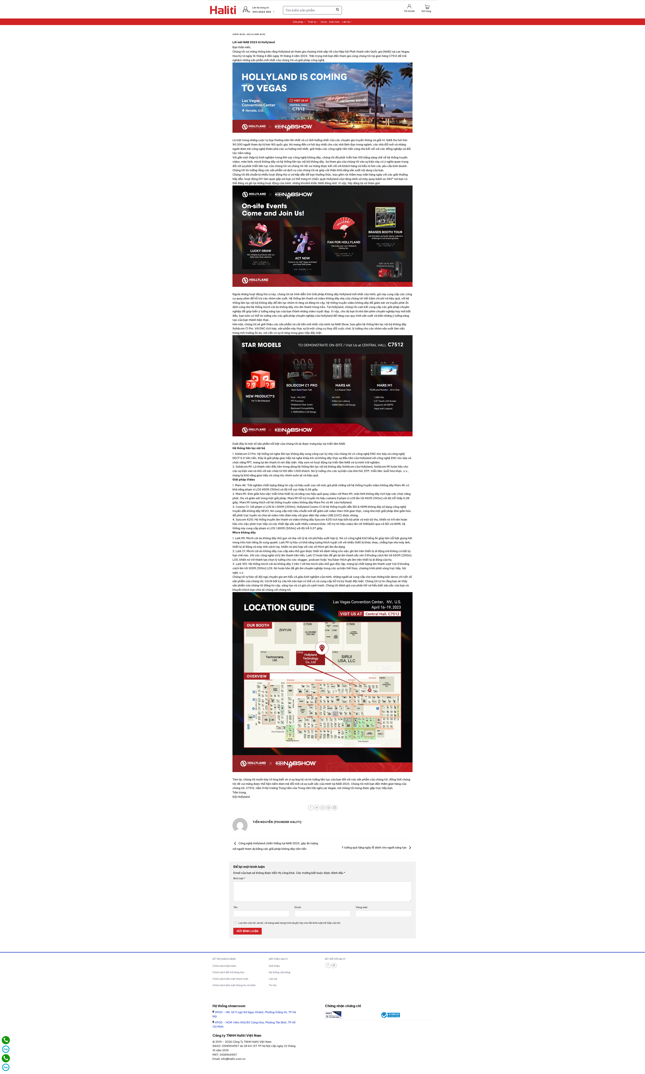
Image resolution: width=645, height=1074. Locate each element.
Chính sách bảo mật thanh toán (230, 978)
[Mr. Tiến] (6, 1058)
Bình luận (239, 878)
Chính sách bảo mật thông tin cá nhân (234, 985)
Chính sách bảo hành (224, 965)
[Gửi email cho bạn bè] (323, 807)
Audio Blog (238, 34)
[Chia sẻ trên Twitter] (316, 807)
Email (297, 907)
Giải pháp (298, 21)
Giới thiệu (274, 965)
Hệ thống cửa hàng (279, 972)
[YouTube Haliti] (334, 965)
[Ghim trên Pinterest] (328, 807)
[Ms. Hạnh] (6, 1040)
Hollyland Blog (256, 34)
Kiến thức (334, 21)
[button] (426, 9)
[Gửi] (337, 9)
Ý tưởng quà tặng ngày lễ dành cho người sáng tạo (374, 847)
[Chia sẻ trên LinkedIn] (334, 807)
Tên (235, 907)
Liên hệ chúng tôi (260, 7)
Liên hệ (346, 21)
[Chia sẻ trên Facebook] (310, 807)
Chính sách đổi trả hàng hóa (228, 972)
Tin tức (273, 985)
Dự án (324, 21)
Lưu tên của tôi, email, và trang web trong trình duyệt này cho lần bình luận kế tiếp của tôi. (290, 922)
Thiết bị (312, 21)
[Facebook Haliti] (328, 965)
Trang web (361, 907)
